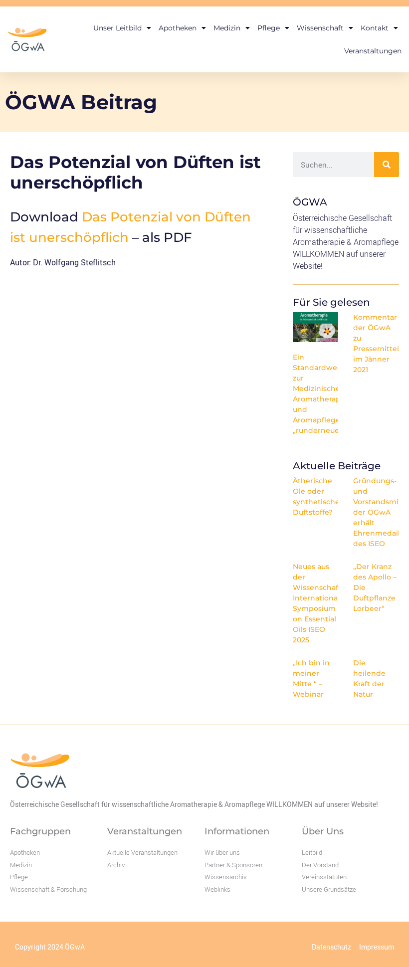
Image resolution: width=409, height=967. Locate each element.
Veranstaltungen (373, 50)
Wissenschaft (320, 27)
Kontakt (375, 27)
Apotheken (178, 27)
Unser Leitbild (117, 27)
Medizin (226, 27)
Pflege (268, 27)
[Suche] (386, 164)
